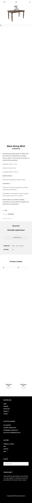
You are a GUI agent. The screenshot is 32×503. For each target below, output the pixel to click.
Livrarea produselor (9, 427)
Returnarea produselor (10, 430)
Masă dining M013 (23, 385)
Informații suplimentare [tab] (16, 230)
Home (4, 403)
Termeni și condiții (8, 444)
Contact (5, 413)
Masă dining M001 (9, 385)
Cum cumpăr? (7, 425)
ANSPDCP (5, 449)
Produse (5, 406)
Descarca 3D (17, 237)
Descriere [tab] (16, 226)
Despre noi (6, 408)
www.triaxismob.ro (20, 496)
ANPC (4, 451)
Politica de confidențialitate (11, 432)
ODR (4, 446)
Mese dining (11, 214)
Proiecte (6, 411)
